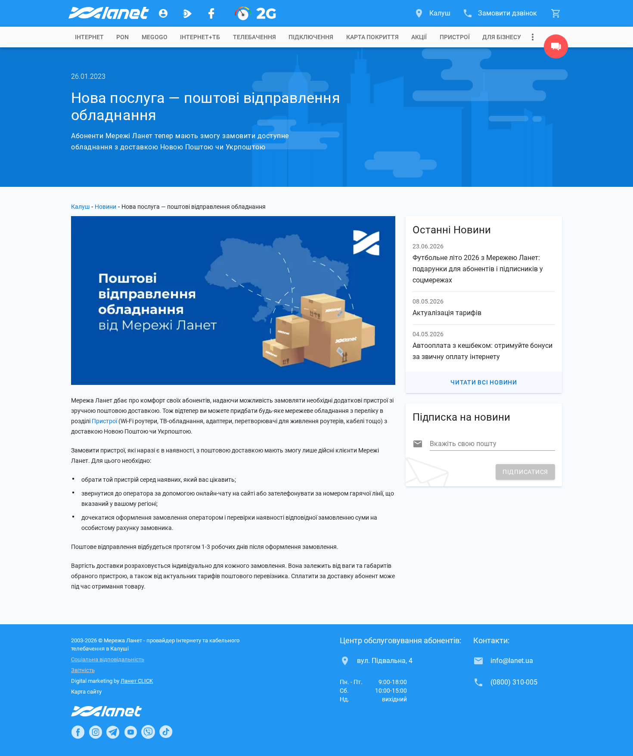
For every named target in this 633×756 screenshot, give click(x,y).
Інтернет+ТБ (200, 37)
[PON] (255, 13)
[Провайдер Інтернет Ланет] (116, 711)
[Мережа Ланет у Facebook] (211, 13)
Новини (105, 206)
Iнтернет (89, 37)
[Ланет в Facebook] (78, 732)
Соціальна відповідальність (107, 659)
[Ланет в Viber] (148, 732)
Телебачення (254, 37)
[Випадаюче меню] (532, 37)
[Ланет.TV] (187, 13)
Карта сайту (86, 691)
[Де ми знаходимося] (556, 48)
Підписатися (525, 471)
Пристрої (455, 37)
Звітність (83, 670)
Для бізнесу (501, 37)
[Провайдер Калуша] (108, 13)
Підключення (311, 37)
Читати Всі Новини (483, 382)
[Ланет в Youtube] (130, 732)
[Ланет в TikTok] (166, 732)
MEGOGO (155, 37)
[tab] (89, 37)
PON (122, 37)
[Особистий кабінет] (163, 13)
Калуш (80, 206)
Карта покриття (372, 37)
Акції (419, 37)
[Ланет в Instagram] (95, 732)
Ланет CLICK (137, 681)
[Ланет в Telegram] (113, 732)
